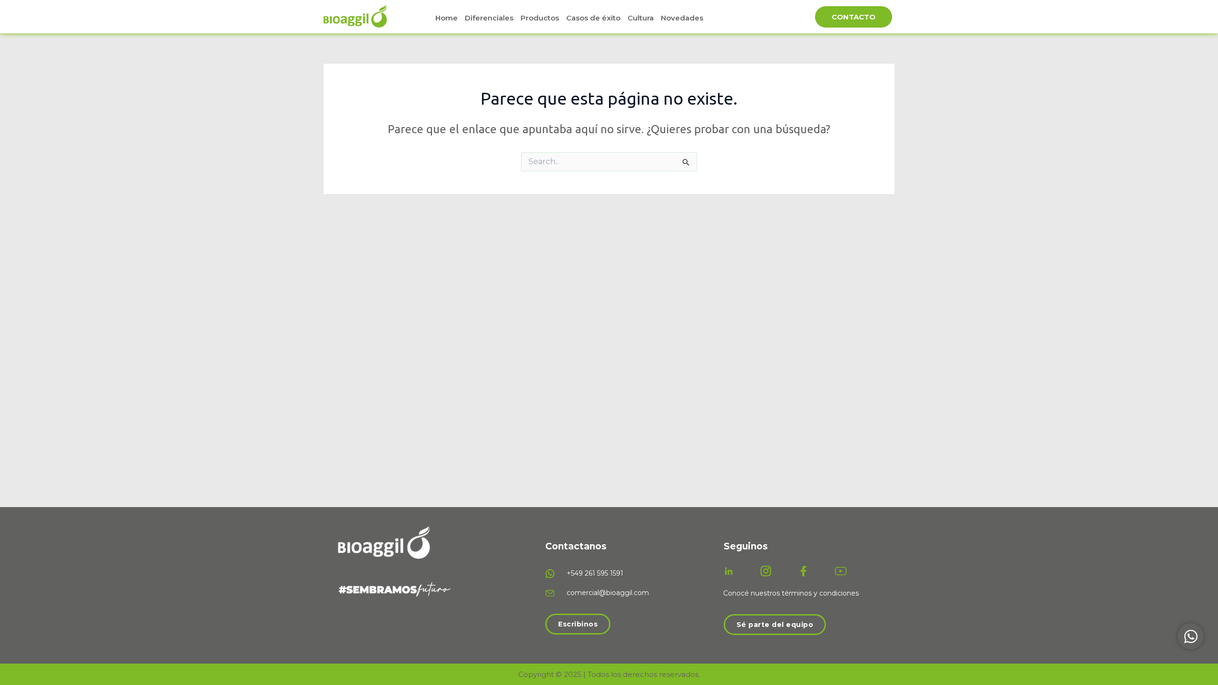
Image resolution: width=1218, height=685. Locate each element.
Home (446, 17)
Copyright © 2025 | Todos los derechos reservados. (609, 674)
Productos (540, 17)
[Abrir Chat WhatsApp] (1191, 636)
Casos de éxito (593, 17)
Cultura (641, 17)
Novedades (682, 17)
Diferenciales (489, 17)
